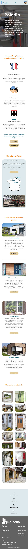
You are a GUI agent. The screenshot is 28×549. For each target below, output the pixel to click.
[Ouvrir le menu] (16, 2)
